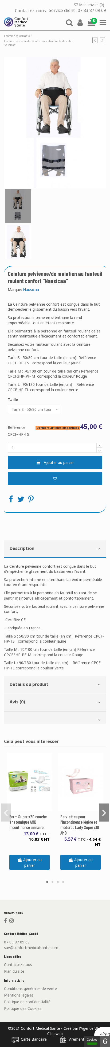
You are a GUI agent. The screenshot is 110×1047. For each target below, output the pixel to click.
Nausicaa (31, 289)
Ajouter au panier (59, 462)
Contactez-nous (31, 10)
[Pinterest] (31, 499)
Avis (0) (17, 702)
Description (22, 548)
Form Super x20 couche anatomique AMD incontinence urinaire (28, 822)
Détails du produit (29, 684)
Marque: (15, 289)
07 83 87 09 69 (17, 942)
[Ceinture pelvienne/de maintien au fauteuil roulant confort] (55, 123)
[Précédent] (96, 40)
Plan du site (14, 971)
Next (104, 813)
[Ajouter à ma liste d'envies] (55, 478)
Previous (6, 813)
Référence (16, 427)
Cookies (92, 1039)
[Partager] (11, 499)
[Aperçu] (33, 809)
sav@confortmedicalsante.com (31, 947)
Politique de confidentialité (27, 1001)
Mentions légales (19, 995)
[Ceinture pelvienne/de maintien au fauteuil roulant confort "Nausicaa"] (18, 206)
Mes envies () (91, 4)
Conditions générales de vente (30, 988)
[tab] (55, 549)
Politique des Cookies (22, 1008)
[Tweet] (20, 499)
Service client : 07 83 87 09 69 (77, 10)
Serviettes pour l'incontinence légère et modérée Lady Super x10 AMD (79, 824)
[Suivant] (103, 40)
